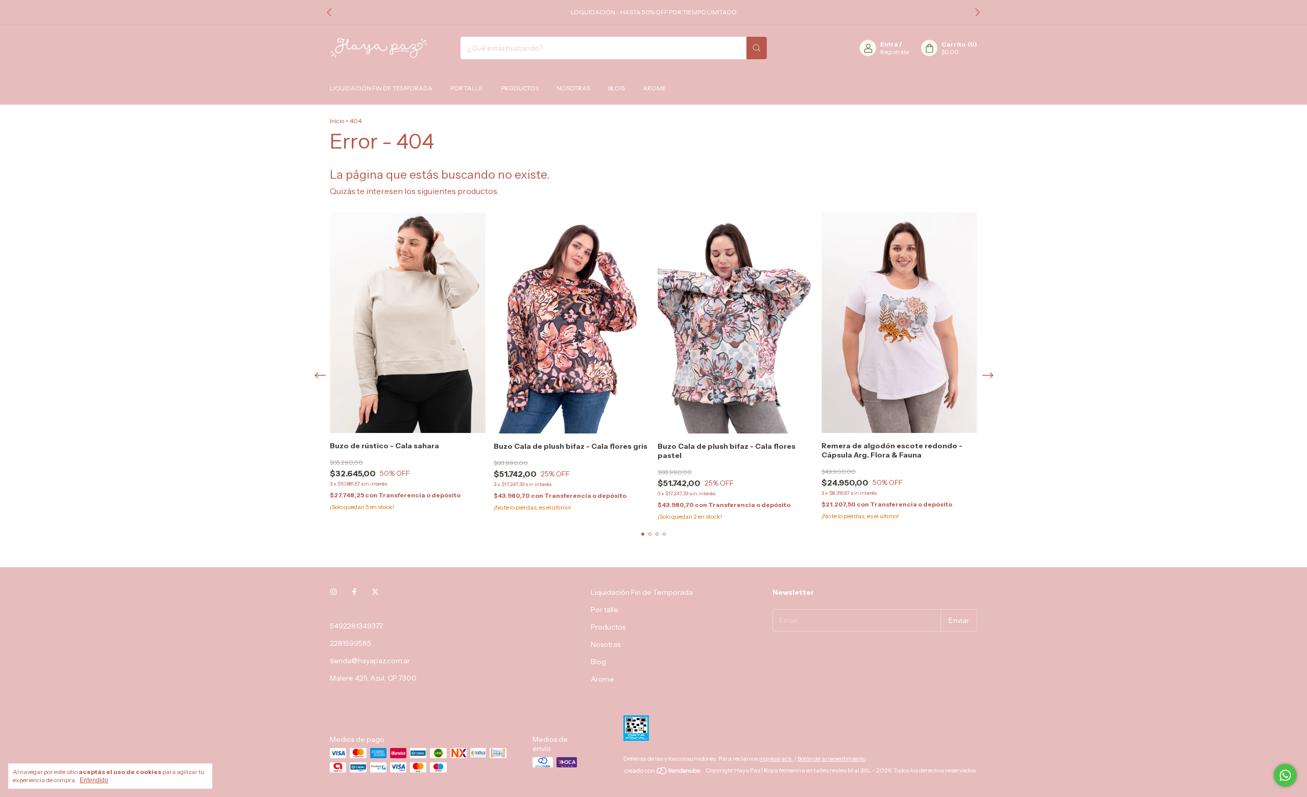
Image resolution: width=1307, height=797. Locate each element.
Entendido (94, 780)
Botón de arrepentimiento (831, 758)
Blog (616, 88)
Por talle (466, 88)
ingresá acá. (776, 758)
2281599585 (350, 643)
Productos (520, 88)
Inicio (337, 121)
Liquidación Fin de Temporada (381, 88)
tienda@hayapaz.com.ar (370, 660)
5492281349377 (356, 626)
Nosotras (573, 88)
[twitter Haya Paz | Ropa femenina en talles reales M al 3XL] (375, 592)
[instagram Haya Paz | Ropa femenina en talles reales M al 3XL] (333, 592)
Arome (654, 88)
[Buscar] (756, 48)
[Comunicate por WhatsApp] (1285, 775)
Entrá (889, 44)
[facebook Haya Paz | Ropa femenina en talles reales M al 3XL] (354, 592)
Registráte (894, 52)
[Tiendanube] (663, 773)
